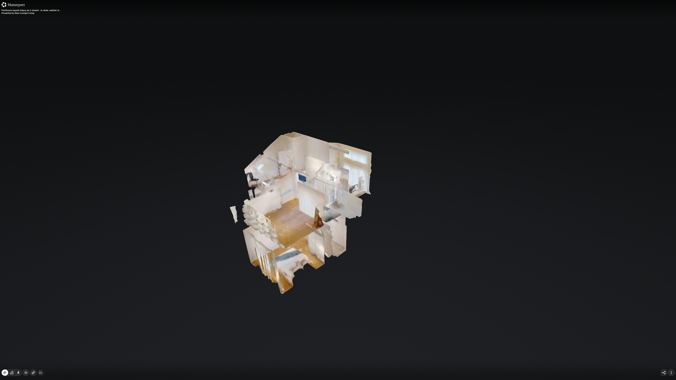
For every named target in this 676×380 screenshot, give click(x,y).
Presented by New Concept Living (17, 13)
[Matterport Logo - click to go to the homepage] (13, 4)
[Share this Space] (664, 372)
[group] (11, 372)
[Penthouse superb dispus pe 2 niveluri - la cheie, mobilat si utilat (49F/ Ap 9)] (338, 190)
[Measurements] (33, 372)
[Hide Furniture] (40, 372)
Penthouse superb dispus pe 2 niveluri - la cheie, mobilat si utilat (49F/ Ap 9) (30, 10)
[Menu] (671, 372)
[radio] (5, 372)
